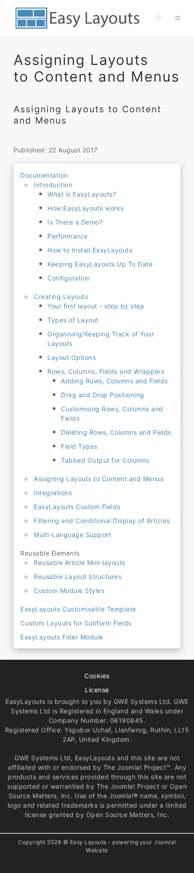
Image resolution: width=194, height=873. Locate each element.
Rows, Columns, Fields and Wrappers (105, 371)
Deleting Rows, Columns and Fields (116, 432)
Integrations (53, 492)
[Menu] (177, 18)
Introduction (53, 184)
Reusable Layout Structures (77, 576)
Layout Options (71, 357)
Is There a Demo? (74, 222)
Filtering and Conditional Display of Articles (102, 520)
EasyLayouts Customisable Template (78, 609)
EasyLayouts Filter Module (61, 637)
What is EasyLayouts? (81, 194)
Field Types (79, 446)
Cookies (97, 676)
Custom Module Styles (69, 590)
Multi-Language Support (72, 534)
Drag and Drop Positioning (102, 395)
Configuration (68, 278)
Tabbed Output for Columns (105, 460)
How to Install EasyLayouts (89, 250)
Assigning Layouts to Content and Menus (98, 478)
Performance (67, 236)
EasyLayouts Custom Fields (77, 506)
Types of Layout (73, 320)
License (97, 690)
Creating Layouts (61, 296)
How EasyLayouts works (85, 208)
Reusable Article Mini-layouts (79, 562)
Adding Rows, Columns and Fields (114, 381)
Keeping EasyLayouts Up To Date (99, 264)
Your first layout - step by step (95, 306)
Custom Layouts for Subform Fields (76, 623)
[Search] (158, 18)
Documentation (44, 175)
